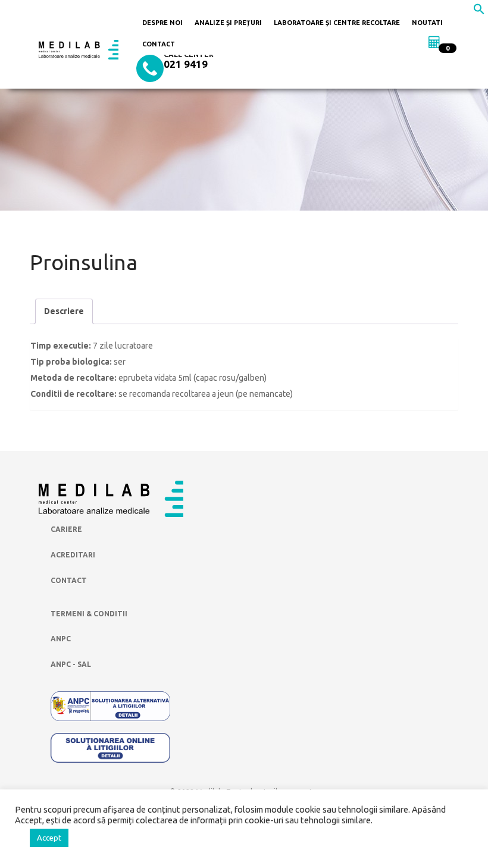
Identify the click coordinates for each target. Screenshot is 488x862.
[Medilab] (78, 49)
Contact (158, 44)
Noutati (427, 22)
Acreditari (73, 555)
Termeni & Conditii (89, 613)
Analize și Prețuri (228, 22)
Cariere (66, 529)
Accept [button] (49, 837)
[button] (479, 12)
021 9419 (186, 64)
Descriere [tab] (64, 311)
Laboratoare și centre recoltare (337, 22)
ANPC (61, 638)
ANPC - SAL (71, 664)
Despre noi (162, 22)
